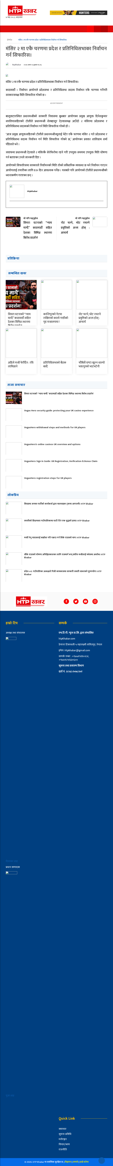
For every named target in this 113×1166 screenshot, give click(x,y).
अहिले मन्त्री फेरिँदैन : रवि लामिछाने (20, 364)
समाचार (62, 1129)
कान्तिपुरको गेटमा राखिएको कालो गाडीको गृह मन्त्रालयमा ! (55, 318)
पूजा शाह (10, 1095)
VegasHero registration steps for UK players (48, 478)
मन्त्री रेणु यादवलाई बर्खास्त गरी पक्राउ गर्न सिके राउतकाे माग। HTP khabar (56, 538)
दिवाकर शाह (12, 861)
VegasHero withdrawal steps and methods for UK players (54, 427)
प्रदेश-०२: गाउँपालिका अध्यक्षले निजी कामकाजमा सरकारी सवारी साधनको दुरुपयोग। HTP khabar (63, 572)
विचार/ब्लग (64, 1144)
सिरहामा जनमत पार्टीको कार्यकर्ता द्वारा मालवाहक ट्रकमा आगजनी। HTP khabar (58, 504)
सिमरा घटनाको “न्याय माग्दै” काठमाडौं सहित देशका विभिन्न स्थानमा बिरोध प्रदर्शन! (19, 320)
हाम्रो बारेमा (84, 1162)
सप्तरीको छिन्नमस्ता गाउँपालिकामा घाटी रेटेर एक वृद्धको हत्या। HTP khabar (57, 521)
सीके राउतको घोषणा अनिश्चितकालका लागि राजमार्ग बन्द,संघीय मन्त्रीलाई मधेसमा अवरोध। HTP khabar (64, 556)
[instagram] (11, 206)
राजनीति (63, 1149)
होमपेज (10, 40)
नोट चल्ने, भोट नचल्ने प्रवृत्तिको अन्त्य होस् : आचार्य (90, 318)
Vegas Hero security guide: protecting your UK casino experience (59, 411)
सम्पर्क (76, 1162)
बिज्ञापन (68, 1162)
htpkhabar (16, 64)
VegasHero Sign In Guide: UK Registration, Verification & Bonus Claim (60, 461)
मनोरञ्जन (63, 1139)
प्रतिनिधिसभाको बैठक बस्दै (54, 364)
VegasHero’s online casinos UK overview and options (52, 444)
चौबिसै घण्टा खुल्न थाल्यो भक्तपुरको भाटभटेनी (92, 364)
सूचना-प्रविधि (65, 1134)
